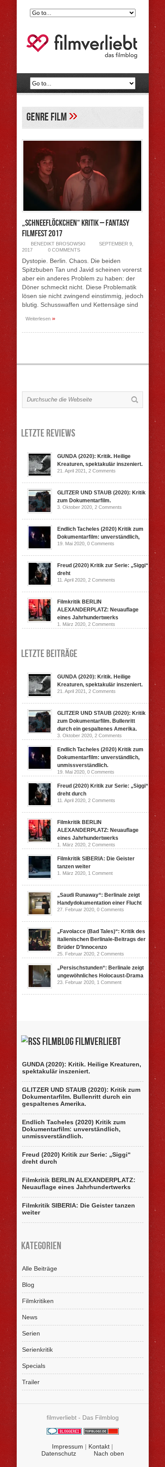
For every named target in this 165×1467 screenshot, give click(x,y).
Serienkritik (37, 1349)
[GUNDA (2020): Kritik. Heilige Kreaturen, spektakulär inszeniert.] (39, 474)
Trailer (31, 1381)
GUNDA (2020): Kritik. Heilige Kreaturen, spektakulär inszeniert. (81, 1068)
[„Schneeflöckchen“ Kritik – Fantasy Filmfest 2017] (82, 214)
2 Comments (102, 470)
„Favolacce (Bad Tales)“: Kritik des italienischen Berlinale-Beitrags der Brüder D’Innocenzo (101, 939)
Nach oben (109, 1453)
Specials (33, 1365)
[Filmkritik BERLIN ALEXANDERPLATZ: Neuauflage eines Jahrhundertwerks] (39, 620)
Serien (31, 1333)
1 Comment (100, 873)
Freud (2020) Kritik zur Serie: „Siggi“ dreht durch (76, 1158)
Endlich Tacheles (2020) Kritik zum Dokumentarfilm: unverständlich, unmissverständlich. (100, 757)
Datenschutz (58, 1453)
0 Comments (64, 249)
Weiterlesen (40, 318)
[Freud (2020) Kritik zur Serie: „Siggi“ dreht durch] (39, 583)
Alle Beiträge (39, 1268)
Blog (28, 1284)
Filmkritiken (38, 1300)
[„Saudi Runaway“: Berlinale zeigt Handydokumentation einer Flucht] (39, 913)
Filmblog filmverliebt (81, 1041)
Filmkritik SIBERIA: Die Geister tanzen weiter (78, 1209)
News (29, 1317)
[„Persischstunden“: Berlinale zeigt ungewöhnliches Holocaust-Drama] (39, 986)
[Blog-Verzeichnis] (64, 1432)
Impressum (67, 1446)
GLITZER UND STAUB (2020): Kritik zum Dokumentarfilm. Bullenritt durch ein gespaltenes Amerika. (101, 721)
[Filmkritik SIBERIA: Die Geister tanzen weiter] (39, 877)
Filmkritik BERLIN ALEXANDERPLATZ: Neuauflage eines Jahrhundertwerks (98, 610)
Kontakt (99, 1446)
